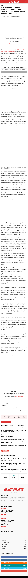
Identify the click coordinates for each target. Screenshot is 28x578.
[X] (10, 378)
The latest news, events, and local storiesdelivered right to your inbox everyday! (14, 66)
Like (5, 474)
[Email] (19, 378)
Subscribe (22, 474)
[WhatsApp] (13, 378)
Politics (3, 518)
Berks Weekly (6, 16)
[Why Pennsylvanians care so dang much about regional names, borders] (22, 512)
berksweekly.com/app (19, 396)
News (2, 5)
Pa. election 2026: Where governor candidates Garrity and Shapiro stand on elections (7, 522)
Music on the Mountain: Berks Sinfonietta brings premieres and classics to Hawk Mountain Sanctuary (13, 465)
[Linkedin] (16, 378)
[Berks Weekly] (2, 16)
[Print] (22, 378)
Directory (19, 450)
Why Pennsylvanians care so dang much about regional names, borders (7, 511)
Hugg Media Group (11, 576)
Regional (3, 508)
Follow (14, 474)
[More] (25, 378)
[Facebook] (7, 378)
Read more (4, 514)
